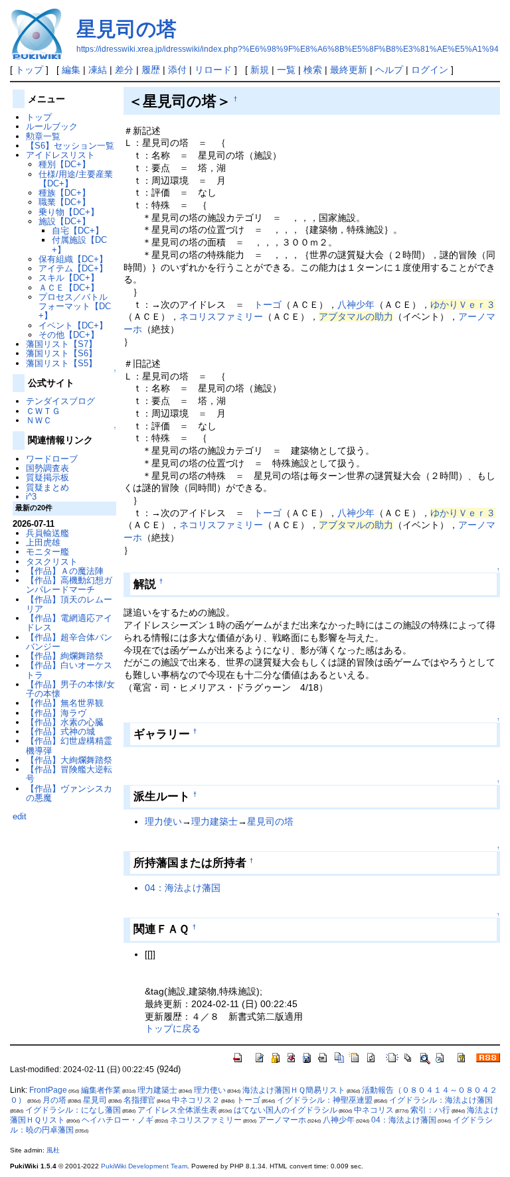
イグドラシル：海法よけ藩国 (441, 1100)
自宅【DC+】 (78, 231)
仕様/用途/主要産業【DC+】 (76, 178)
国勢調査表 (47, 468)
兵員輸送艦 (47, 533)
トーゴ (268, 304)
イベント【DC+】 (73, 325)
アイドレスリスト (60, 155)
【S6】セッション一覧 (70, 146)
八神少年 (356, 304)
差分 (124, 69)
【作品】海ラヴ (56, 713)
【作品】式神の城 (60, 731)
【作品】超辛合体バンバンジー (69, 642)
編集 (71, 69)
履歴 (150, 69)
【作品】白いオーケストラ (69, 669)
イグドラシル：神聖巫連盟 (325, 1100)
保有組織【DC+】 (73, 259)
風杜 (53, 1150)
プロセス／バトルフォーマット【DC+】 (75, 306)
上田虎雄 (43, 542)
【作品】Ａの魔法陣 (65, 571)
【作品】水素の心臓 (65, 722)
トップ (29, 69)
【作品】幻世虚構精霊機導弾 (69, 745)
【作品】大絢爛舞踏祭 (69, 760)
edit (20, 816)
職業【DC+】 (64, 202)
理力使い (163, 821)
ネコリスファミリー (221, 316)
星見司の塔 (126, 29)
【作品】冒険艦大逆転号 (69, 774)
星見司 (95, 1100)
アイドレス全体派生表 (177, 1110)
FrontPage (48, 1090)
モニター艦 (47, 552)
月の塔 (54, 1100)
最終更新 (348, 69)
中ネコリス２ (196, 1100)
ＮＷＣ (39, 420)
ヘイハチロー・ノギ (117, 1120)
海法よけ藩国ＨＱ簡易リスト (293, 1090)
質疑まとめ (47, 487)
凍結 (97, 69)
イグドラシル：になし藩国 (73, 1110)
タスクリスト (52, 562)
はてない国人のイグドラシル (285, 1110)
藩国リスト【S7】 (61, 344)
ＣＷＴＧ (43, 411)
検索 (312, 69)
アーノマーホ (282, 1120)
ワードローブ (52, 459)
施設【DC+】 (64, 221)
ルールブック (52, 126)
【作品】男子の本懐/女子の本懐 (70, 689)
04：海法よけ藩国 (182, 887)
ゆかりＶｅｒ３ (462, 304)
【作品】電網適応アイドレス (69, 622)
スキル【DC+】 (69, 278)
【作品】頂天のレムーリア (69, 604)
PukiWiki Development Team (144, 1166)
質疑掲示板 (47, 477)
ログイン (429, 69)
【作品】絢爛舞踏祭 (65, 656)
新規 (259, 69)
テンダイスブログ (60, 401)
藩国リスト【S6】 (61, 353)
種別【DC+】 (64, 164)
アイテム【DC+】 (73, 268)
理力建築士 (214, 821)
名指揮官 (139, 1100)
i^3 (31, 497)
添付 (177, 69)
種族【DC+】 (64, 193)
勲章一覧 (43, 136)
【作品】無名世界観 (65, 703)
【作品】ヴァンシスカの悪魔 (69, 793)
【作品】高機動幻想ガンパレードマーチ (69, 584)
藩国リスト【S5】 (61, 363)
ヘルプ (389, 69)
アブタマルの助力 (356, 316)
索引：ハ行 (430, 1110)
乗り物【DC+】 (69, 212)
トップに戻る (173, 1028)
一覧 (286, 69)
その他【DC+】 (69, 335)
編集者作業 (101, 1090)
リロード (213, 69)
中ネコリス (374, 1110)
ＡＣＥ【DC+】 (69, 288)
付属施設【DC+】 (79, 244)
